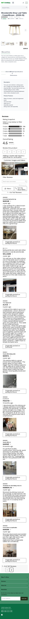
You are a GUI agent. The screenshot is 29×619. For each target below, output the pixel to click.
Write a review (17, 17)
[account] (23, 3)
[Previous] (3, 30)
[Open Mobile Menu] (26, 3)
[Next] (25, 30)
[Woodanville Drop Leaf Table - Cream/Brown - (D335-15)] (14, 30)
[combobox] (14, 7)
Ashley (4, 18)
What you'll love (6, 52)
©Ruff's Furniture (4, 607)
